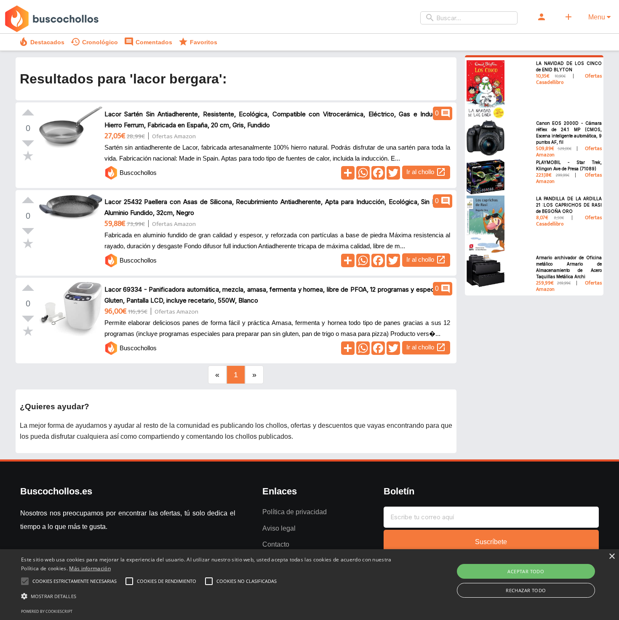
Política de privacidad (294, 511)
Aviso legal (279, 528)
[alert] (309, 584)
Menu (597, 17)
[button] (208, 596)
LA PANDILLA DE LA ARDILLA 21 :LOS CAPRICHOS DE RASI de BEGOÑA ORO (569, 205)
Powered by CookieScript (46, 611)
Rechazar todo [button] (526, 590)
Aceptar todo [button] (525, 571)
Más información (90, 568)
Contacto (275, 544)
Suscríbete (491, 541)
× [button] (611, 556)
